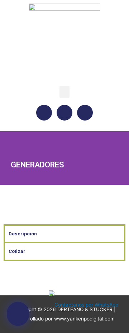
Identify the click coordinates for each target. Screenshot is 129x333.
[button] (64, 92)
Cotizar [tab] (17, 251)
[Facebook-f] (44, 113)
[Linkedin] (85, 113)
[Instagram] (64, 113)
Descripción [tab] (23, 233)
